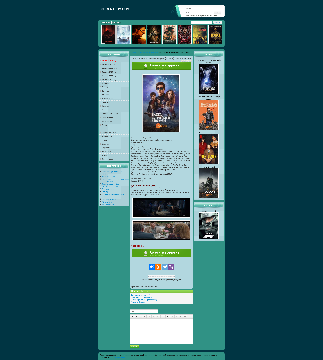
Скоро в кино (107, 159)
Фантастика (107, 110)
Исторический (107, 98)
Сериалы (106, 147)
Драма (104, 125)
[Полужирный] (133, 316)
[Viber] (171, 267)
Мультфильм (107, 136)
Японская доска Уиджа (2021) (142, 297)
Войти (217, 12)
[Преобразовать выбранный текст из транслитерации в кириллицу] (181, 316)
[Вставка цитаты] (176, 316)
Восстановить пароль (210, 15)
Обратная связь (118, 357)
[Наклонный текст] (136, 316)
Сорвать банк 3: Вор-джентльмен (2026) (110, 185)
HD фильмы (107, 151)
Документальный (109, 132)
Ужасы (104, 129)
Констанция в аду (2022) (140, 295)
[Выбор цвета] (167, 316)
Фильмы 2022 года (109, 76)
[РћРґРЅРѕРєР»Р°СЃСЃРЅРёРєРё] (158, 267)
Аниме (104, 140)
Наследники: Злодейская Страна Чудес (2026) (115, 180)
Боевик (105, 87)
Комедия (105, 83)
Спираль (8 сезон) (138, 302)
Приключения (107, 117)
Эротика (105, 144)
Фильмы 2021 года (109, 79)
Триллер (105, 91)
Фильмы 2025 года (109, 64)
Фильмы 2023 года (109, 72)
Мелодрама (107, 121)
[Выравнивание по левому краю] (149, 316)
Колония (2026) (108, 176)
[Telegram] (165, 267)
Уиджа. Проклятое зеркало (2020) (144, 299)
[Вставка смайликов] (162, 316)
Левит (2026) (107, 191)
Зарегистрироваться (193, 15)
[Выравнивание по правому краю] (158, 316)
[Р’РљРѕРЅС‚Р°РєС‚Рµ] (152, 267)
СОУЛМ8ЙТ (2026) (110, 199)
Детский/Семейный (110, 113)
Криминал (106, 94)
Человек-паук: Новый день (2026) (113, 172)
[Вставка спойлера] (185, 316)
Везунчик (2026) (108, 189)
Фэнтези (105, 106)
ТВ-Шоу (105, 155)
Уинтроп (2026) (108, 204)
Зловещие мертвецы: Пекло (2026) (113, 195)
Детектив (105, 102)
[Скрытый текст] (172, 316)
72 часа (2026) (108, 202)
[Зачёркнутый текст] (144, 316)
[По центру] (153, 316)
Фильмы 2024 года (109, 68)
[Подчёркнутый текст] (140, 316)
